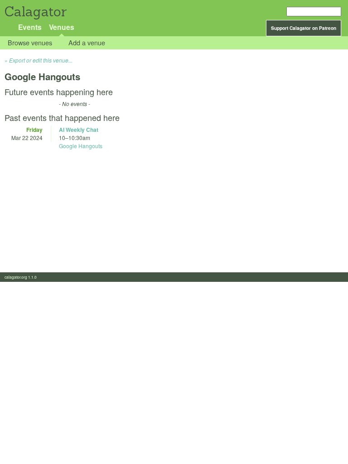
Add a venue (86, 43)
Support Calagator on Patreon (303, 28)
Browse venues (30, 43)
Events (30, 27)
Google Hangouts (80, 146)
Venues (61, 27)
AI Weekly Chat (78, 130)
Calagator (35, 12)
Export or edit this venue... (40, 60)
